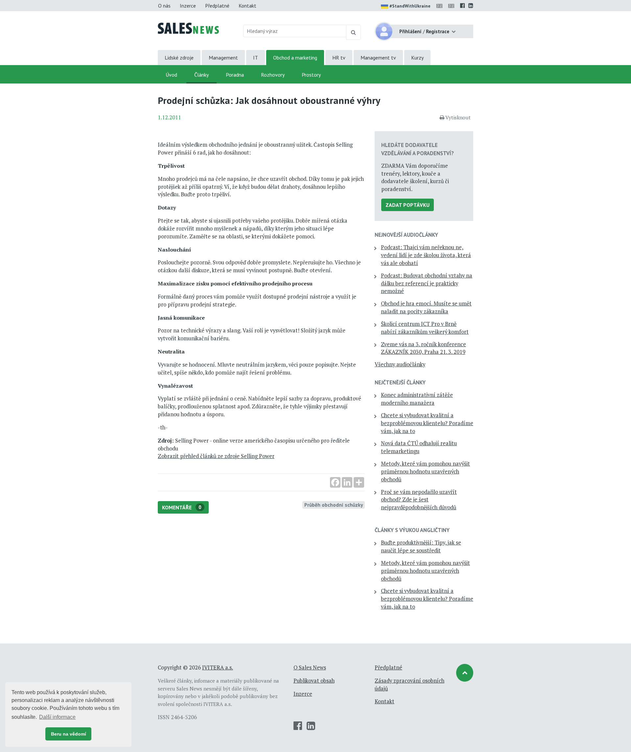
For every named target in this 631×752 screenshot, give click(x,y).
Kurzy (417, 57)
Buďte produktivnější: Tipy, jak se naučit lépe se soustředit (421, 546)
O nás (164, 5)
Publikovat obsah (314, 680)
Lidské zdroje (179, 57)
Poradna (235, 74)
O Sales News (309, 667)
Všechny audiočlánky (400, 364)
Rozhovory (273, 74)
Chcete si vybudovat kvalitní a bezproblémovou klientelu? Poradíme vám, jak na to (427, 423)
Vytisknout (458, 117)
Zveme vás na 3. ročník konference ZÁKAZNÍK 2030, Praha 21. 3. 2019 (423, 348)
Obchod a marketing (295, 57)
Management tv (378, 57)
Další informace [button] (57, 717)
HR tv (338, 57)
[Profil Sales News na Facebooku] (462, 5)
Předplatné (217, 5)
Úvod (171, 74)
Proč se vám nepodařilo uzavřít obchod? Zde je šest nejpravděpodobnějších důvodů (419, 499)
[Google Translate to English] (452, 5)
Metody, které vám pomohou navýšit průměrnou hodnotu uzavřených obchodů (425, 471)
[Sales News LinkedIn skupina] (470, 5)
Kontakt (247, 5)
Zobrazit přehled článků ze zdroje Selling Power (216, 456)
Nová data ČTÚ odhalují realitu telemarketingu (419, 447)
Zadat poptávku (408, 205)
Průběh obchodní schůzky (333, 504)
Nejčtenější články (400, 382)
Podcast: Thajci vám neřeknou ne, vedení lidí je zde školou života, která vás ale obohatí (426, 255)
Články (201, 74)
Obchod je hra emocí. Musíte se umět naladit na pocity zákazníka (426, 307)
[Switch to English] (440, 5)
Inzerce (188, 5)
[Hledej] (353, 32)
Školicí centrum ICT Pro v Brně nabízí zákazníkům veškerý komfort (425, 327)
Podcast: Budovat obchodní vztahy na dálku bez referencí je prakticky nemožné (426, 283)
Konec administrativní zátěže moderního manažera (417, 398)
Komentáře (181, 507)
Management (223, 57)
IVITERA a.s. (217, 667)
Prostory (311, 74)
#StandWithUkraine (410, 6)
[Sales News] (188, 27)
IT (255, 57)
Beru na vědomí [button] (68, 734)
